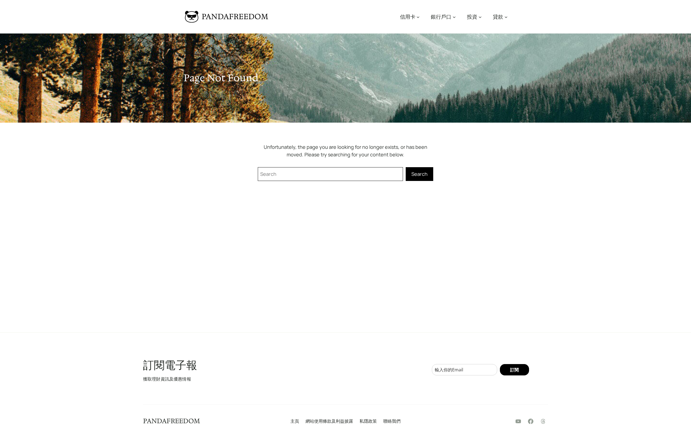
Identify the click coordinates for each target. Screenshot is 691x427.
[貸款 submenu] (505, 16)
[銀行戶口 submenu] (454, 16)
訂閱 (514, 370)
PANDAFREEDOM (235, 16)
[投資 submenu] (480, 16)
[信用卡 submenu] (417, 16)
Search (419, 174)
